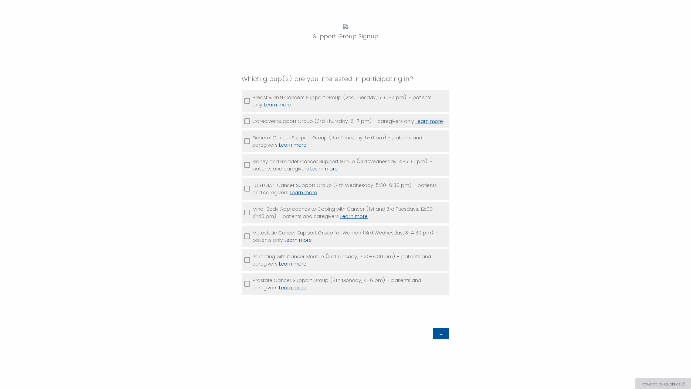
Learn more (277, 104)
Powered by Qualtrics (661, 384)
